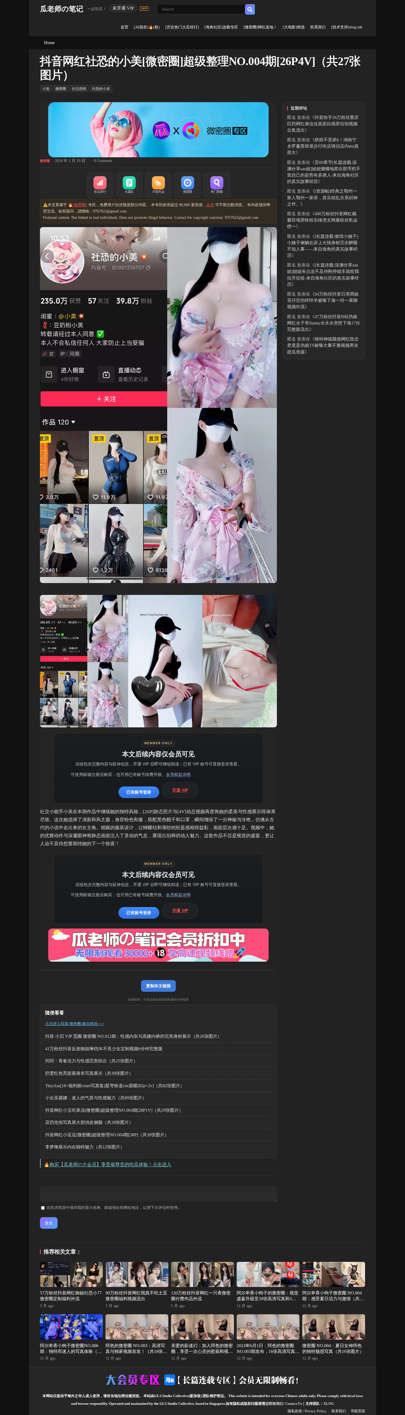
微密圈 (60, 89)
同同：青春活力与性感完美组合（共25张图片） (91, 1060)
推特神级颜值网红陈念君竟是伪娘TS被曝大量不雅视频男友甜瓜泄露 (323, 345)
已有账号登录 (138, 792)
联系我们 (318, 27)
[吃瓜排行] (100, 185)
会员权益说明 (178, 774)
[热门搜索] (217, 185)
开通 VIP (180, 790)
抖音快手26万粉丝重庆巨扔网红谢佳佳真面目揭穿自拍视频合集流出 (323, 123)
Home (49, 42)
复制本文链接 (158, 985)
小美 (46, 89)
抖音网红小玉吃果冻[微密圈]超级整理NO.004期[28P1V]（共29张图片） (114, 1110)
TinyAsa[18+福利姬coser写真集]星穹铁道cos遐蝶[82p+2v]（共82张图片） (115, 1085)
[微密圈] (187, 185)
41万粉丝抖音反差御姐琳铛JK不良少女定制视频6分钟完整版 (104, 1048)
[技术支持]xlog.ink (346, 27)
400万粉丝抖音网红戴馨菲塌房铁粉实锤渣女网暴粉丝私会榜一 (322, 220)
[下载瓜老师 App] (144, 8)
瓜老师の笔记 (61, 9)
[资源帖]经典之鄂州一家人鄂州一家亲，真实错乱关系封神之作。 (322, 197)
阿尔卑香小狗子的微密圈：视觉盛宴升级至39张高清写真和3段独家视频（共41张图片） (267, 1299)
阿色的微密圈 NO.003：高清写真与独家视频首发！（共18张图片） (136, 1351)
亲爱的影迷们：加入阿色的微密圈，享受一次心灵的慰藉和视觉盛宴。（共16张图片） (202, 1351)
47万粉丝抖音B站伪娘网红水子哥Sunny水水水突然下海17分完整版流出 (323, 323)
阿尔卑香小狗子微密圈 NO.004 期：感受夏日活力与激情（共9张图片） (332, 1299)
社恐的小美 (101, 89)
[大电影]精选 (294, 27)
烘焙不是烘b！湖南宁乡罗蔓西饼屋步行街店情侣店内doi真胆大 (323, 146)
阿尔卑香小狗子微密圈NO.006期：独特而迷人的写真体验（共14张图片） (71, 1351)
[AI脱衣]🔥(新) (147, 27)
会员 (210, 205)
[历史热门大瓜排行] (182, 27)
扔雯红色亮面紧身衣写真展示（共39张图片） (89, 1073)
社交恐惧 (79, 89)
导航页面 (358, 1411)
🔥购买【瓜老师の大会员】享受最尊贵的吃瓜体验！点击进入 (107, 1164)
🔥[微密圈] (77, 205)
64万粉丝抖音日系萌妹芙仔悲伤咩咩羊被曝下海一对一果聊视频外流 (323, 300)
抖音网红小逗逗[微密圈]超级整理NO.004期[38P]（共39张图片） (107, 1134)
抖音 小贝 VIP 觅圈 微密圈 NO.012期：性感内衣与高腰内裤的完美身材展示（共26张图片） (133, 1036)
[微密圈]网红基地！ (260, 27)
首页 (124, 27)
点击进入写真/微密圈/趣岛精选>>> (74, 1024)
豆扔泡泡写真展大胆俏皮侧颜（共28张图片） (89, 1122)
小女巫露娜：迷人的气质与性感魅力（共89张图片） (96, 1097)
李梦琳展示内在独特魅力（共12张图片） (85, 1147)
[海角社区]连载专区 (221, 27)
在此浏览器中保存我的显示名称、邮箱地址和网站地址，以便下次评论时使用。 (114, 1208)
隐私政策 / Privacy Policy (307, 1411)
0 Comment (103, 161)
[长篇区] (129, 185)
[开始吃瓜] (158, 185)
